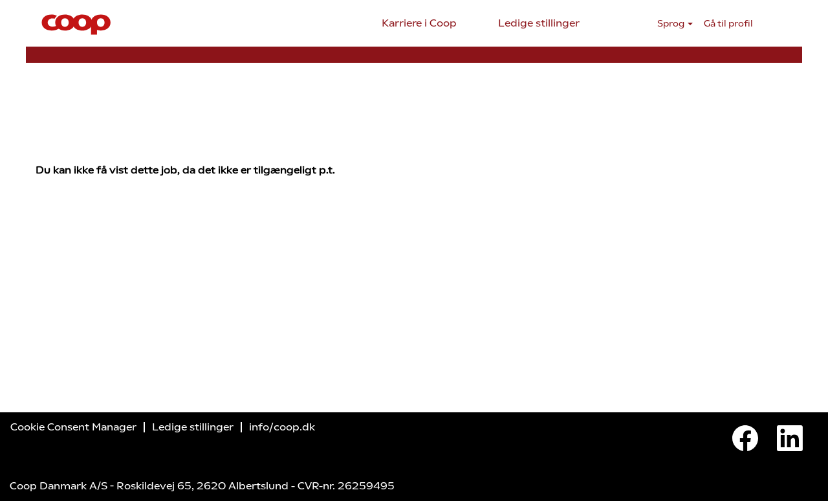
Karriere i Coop (419, 23)
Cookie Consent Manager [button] (73, 427)
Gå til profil (728, 23)
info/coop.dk (282, 427)
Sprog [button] (671, 23)
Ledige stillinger (539, 23)
